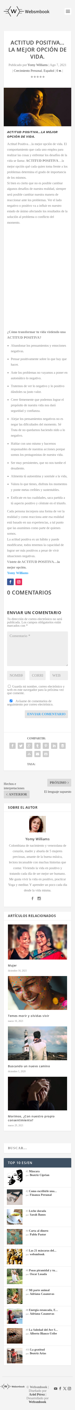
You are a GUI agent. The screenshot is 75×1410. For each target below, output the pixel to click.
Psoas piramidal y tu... (43, 1270)
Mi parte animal (39, 1290)
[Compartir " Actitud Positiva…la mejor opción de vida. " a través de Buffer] (62, 746)
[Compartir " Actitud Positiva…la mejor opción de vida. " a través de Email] (37, 754)
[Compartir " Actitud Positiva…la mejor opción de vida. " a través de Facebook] (12, 746)
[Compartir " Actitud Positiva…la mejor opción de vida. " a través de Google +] (29, 746)
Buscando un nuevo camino (29, 1066)
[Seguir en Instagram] (18, 582)
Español (49, 70)
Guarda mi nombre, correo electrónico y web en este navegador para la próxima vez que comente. (36, 690)
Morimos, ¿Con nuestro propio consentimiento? (31, 1118)
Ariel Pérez (37, 1394)
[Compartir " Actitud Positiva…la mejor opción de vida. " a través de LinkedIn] (54, 746)
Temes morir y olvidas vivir (28, 1016)
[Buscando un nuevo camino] (37, 1043)
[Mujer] (37, 942)
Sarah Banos (38, 1214)
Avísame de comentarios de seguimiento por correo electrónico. (30, 702)
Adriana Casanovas (42, 1293)
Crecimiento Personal (28, 70)
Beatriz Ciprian (39, 1175)
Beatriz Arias (38, 1353)
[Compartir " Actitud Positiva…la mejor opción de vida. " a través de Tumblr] (37, 746)
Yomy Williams (38, 65)
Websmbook (37, 1402)
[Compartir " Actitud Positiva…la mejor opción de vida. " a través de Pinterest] (46, 746)
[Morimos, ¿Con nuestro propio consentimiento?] (37, 1094)
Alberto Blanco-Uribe (43, 1333)
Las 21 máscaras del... (42, 1250)
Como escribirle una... (43, 1191)
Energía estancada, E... (43, 1310)
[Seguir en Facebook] (10, 582)
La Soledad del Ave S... (43, 1329)
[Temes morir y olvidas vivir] (37, 993)
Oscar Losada (38, 1274)
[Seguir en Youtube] (55, 1388)
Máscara (34, 1171)
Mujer (12, 965)
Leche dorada (37, 1211)
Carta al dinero (38, 1230)
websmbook (37, 1254)
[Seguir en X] (64, 1388)
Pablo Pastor (38, 1234)
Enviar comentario (46, 714)
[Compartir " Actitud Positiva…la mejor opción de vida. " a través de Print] (46, 754)
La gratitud (37, 1349)
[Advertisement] (37, 274)
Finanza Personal (41, 1194)
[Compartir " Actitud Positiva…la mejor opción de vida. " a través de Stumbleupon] (29, 754)
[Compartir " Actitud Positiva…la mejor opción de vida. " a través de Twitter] (21, 746)
